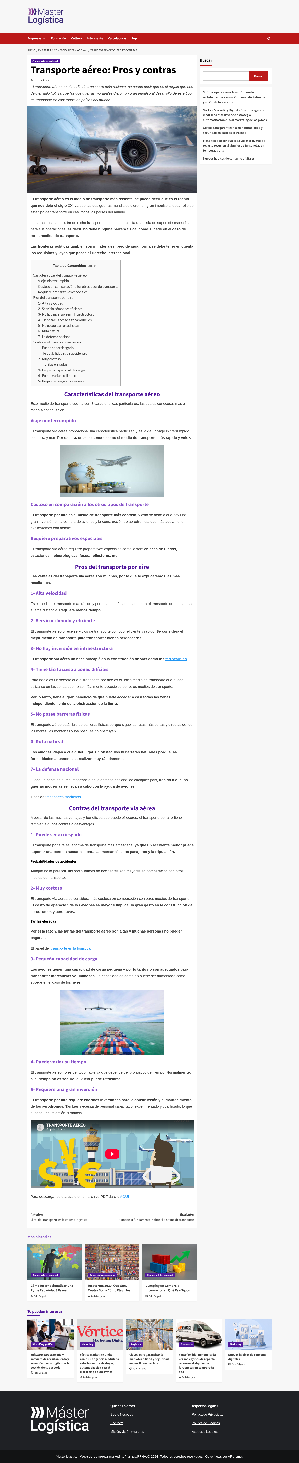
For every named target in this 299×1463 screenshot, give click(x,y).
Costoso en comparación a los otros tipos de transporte (78, 286)
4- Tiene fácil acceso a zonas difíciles (65, 320)
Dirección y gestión (42, 1344)
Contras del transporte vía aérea (57, 342)
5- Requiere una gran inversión (61, 381)
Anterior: (59, 1217)
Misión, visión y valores (127, 1431)
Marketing (87, 1344)
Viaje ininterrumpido (53, 281)
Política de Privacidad (207, 1414)
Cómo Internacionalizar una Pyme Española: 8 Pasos (52, 1288)
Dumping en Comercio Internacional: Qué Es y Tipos (167, 1288)
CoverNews (213, 1456)
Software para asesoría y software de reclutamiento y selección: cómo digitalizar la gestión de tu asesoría (234, 97)
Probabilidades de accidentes (65, 353)
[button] (269, 38)
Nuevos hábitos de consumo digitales (229, 158)
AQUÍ (124, 1197)
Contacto (116, 1423)
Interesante (95, 38)
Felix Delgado (40, 1296)
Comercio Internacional (45, 61)
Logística (136, 1344)
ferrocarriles (176, 659)
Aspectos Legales (205, 1431)
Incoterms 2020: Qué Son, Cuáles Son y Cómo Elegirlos (109, 1288)
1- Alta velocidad (50, 303)
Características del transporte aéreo (60, 275)
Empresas (34, 38)
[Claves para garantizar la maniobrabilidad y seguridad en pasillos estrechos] (149, 1334)
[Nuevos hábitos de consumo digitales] (248, 1334)
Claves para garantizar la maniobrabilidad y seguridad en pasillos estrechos (233, 130)
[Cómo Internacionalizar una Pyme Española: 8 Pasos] (54, 1262)
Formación (58, 38)
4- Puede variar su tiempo (57, 375)
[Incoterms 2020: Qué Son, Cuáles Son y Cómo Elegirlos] (112, 1262)
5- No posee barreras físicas (58, 325)
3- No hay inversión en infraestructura (66, 314)
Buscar (206, 60)
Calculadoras (117, 38)
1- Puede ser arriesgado (56, 348)
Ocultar (92, 265)
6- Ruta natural (49, 331)
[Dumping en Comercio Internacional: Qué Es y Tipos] (169, 1262)
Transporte (187, 1344)
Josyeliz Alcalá (41, 80)
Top (134, 38)
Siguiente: (156, 1217)
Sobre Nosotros (121, 1414)
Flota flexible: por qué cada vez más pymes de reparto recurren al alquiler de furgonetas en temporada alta (234, 145)
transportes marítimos (63, 797)
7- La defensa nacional (54, 336)
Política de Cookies (206, 1423)
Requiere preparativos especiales (62, 292)
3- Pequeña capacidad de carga (61, 370)
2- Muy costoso (49, 359)
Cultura (76, 38)
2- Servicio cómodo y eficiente (60, 309)
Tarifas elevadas (55, 364)
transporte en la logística (71, 948)
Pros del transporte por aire (53, 297)
